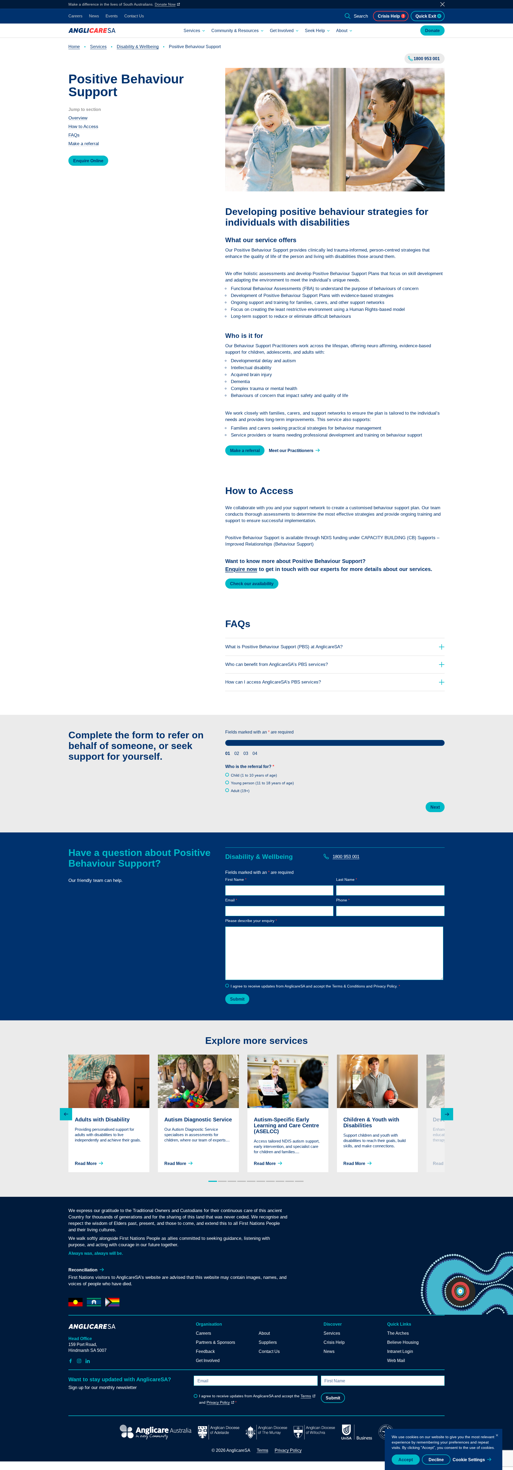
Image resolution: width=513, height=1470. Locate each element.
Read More (86, 1163)
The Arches (398, 1333)
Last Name (346, 879)
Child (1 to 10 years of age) (254, 775)
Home (74, 46)
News (94, 16)
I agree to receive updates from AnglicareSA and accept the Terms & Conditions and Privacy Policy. (315, 986)
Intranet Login (400, 1351)
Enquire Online (88, 161)
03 (245, 753)
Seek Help (315, 30)
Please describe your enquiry (251, 921)
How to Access (83, 126)
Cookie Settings (469, 1459)
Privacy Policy (218, 1402)
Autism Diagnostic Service (198, 1119)
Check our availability (252, 583)
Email (231, 900)
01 (227, 753)
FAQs (74, 135)
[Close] (497, 1434)
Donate (432, 30)
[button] (66, 1114)
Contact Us (134, 16)
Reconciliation (83, 1270)
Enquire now (241, 569)
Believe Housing (403, 1342)
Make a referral (83, 143)
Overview (77, 118)
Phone (342, 900)
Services (192, 30)
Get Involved (282, 30)
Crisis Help (389, 16)
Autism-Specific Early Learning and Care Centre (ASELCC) (286, 1125)
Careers (75, 16)
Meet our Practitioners (291, 450)
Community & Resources (235, 30)
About (341, 30)
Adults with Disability (102, 1119)
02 (236, 753)
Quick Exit (425, 16)
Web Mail (396, 1360)
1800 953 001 (427, 58)
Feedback (205, 1351)
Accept (405, 1459)
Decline (436, 1459)
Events (112, 16)
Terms (306, 1396)
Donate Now (165, 4)
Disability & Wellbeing (138, 46)
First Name (235, 879)
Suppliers (268, 1342)
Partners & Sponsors (215, 1342)
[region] (443, 1449)
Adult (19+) (240, 791)
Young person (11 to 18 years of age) (262, 783)
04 (254, 753)
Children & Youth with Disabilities (371, 1122)
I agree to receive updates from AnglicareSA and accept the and (255, 1399)
